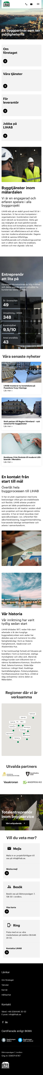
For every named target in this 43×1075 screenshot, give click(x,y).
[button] (12, 728)
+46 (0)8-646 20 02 (17, 1011)
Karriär (5, 990)
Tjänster (5, 985)
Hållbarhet (6, 995)
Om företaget (8, 980)
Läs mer (21, 55)
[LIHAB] (6, 4)
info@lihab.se (15, 1014)
